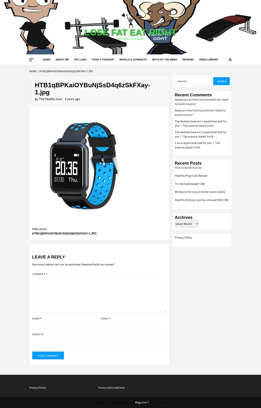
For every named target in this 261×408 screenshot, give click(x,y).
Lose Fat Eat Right (130, 32)
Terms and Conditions (111, 387)
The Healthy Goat (51, 99)
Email (105, 318)
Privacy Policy (183, 237)
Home (46, 59)
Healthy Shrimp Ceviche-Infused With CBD (202, 200)
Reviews (188, 59)
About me (62, 59)
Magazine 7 (142, 402)
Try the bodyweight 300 (190, 184)
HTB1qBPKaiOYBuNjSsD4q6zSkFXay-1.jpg (64, 231)
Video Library (208, 59)
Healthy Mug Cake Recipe (191, 176)
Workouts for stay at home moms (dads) (200, 192)
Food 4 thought (103, 59)
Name (36, 318)
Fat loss (80, 59)
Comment (39, 274)
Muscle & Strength (133, 59)
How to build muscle (188, 168)
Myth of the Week (164, 59)
